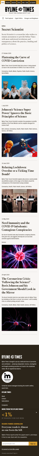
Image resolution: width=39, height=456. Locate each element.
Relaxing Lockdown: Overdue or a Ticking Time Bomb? (18, 171)
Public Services (33, 129)
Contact (4, 398)
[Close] (36, 412)
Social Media (5, 73)
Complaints (5, 405)
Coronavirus (5, 71)
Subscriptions (5, 401)
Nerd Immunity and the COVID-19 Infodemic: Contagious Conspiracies (17, 227)
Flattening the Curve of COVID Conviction (15, 59)
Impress (19, 369)
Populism (19, 71)
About (3, 396)
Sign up (32, 444)
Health (10, 71)
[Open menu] (3, 18)
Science (32, 71)
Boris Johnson (5, 129)
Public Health (26, 71)
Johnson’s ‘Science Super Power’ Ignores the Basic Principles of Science (16, 113)
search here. (5, 388)
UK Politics (10, 131)
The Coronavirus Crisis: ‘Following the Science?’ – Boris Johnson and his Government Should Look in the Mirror (18, 286)
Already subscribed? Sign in (9, 453)
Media (14, 71)
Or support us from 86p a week (10, 449)
